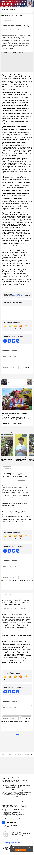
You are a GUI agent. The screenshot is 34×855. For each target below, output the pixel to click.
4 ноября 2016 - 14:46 (7, 608)
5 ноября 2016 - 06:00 (7, 29)
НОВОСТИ (7, 20)
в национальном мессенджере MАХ (14, 303)
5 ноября (17, 221)
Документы (27, 754)
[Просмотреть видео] (7, 445)
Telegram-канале (18, 295)
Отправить (26, 367)
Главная (4, 754)
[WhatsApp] (17, 341)
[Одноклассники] (9, 341)
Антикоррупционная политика (11, 842)
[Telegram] (13, 341)
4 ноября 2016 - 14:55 (7, 480)
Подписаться (20, 850)
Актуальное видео (15, 754)
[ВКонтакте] (5, 341)
